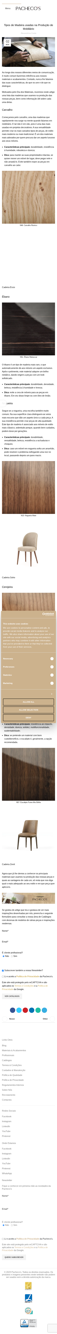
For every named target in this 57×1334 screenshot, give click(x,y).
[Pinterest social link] (25, 1010)
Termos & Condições (12, 1065)
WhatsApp (7, 1173)
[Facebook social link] (12, 1010)
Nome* (5, 931)
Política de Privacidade (27, 976)
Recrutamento (8, 1095)
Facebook (6, 1116)
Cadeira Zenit (8, 864)
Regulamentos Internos (13, 1085)
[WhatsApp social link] (38, 1010)
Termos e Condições (24, 986)
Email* (5, 942)
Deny (28, 718)
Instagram (6, 1121)
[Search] (54, 8)
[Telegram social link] (44, 1010)
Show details (43, 694)
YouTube (6, 1131)
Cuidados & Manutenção (13, 1070)
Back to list (28, 1019)
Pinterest (6, 1136)
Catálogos (7, 1060)
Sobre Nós (7, 1090)
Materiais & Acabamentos (14, 1050)
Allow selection (28, 710)
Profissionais (8, 1055)
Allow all (28, 702)
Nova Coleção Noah (11, 3)
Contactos (7, 1100)
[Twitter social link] (19, 1010)
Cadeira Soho (8, 577)
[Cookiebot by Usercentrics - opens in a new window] (42, 614)
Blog (28, 18)
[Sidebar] (3, 403)
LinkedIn (6, 1126)
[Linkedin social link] (31, 1010)
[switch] (50, 667)
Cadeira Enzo (8, 287)
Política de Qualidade (12, 1075)
